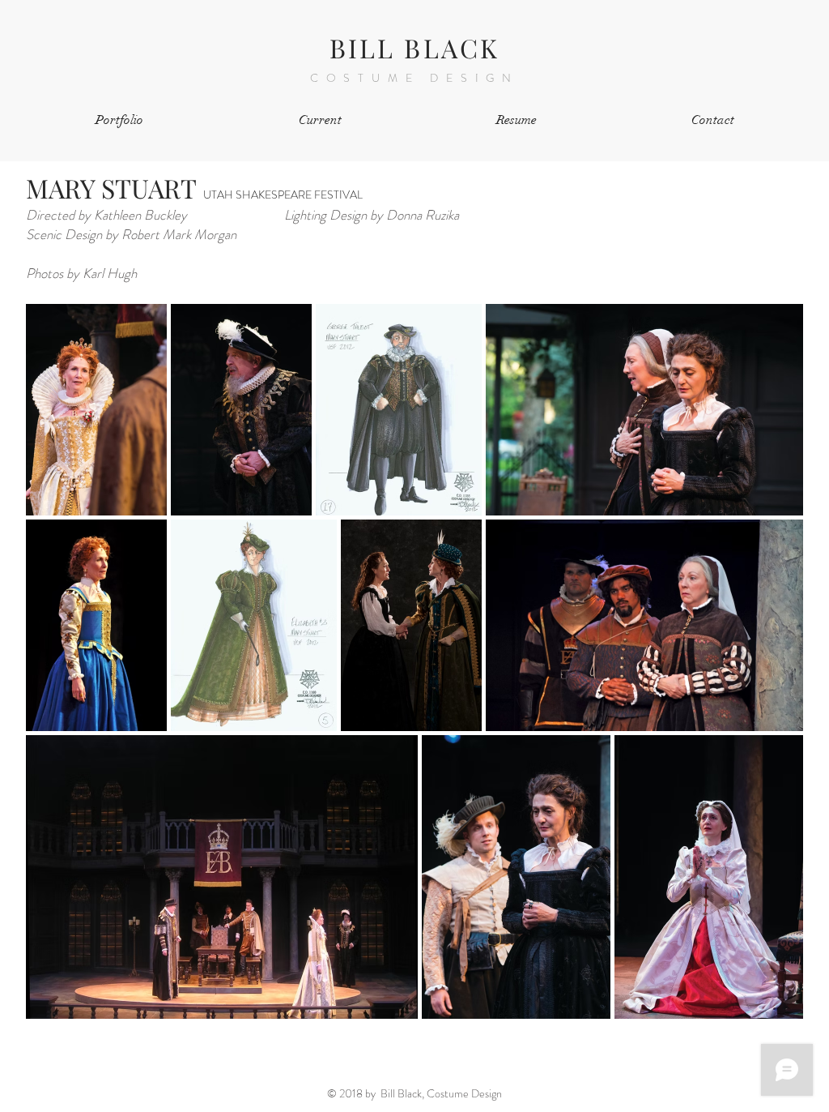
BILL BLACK (414, 47)
